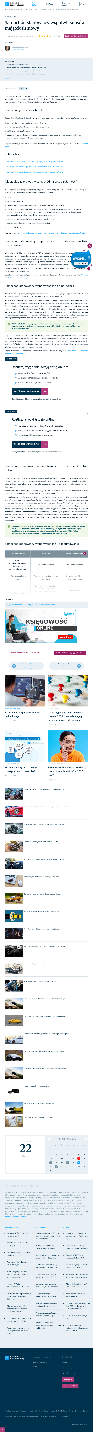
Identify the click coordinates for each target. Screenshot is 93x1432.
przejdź (81, 263)
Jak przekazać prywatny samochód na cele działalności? (27, 68)
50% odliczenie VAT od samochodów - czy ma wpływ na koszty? (46, 807)
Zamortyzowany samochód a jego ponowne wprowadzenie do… (45, 946)
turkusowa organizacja (32, 1200)
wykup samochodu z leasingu (44, 1192)
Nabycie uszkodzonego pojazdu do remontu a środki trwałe (34, 166)
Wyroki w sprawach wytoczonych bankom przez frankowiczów (77, 1328)
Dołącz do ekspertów (69, 1368)
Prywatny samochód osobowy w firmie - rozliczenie (41, 929)
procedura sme (24, 1208)
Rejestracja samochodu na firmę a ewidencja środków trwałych (45, 1069)
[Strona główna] (5, 10)
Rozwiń (7, 79)
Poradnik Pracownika (40, 1363)
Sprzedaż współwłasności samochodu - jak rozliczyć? (42, 912)
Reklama (49, 4)
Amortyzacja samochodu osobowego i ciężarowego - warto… (44, 824)
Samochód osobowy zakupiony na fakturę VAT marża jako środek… (46, 1016)
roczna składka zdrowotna (69, 1192)
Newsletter (68, 1379)
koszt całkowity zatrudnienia (59, 1198)
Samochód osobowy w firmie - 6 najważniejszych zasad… (43, 894)
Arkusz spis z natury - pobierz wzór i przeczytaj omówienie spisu (18, 1331)
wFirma (35, 1366)
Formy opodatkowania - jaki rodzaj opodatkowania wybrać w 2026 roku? (67, 771)
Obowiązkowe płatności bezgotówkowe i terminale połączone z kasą (18, 1309)
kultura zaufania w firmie (36, 1203)
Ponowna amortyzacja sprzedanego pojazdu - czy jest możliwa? (36, 161)
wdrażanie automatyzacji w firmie (61, 1203)
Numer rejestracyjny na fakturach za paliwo (38, 1086)
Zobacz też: (12, 154)
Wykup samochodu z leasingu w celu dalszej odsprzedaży (31, 604)
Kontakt (64, 1363)
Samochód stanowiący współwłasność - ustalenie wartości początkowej (33, 71)
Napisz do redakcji (70, 1386)
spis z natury (21, 1198)
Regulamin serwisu (26, 1411)
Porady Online (34, 4)
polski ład (49, 1214)
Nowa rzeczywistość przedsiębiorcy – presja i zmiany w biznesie (48, 1325)
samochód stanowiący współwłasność (21, 36)
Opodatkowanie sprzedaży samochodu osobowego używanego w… (46, 1034)
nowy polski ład (61, 1214)
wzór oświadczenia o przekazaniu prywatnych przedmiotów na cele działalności (51, 233)
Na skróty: (9, 61)
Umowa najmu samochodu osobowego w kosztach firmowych (45, 999)
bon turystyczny (76, 1214)
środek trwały (15, 1195)
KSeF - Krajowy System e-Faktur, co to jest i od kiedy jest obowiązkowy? (17, 1274)
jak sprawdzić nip (11, 1192)
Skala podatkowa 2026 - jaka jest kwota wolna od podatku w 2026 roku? (48, 1236)
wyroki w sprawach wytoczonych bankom (26, 1214)
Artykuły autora (18, 50)
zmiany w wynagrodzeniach (43, 1208)
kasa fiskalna (26, 1192)
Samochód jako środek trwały (17, 64)
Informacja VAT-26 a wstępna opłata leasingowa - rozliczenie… (45, 859)
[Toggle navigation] (86, 4)
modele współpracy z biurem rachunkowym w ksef (50, 1206)
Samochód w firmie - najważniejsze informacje (39, 1117)
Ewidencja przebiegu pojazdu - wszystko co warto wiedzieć (44, 789)
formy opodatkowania (31, 1195)
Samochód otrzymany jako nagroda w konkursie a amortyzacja (45, 964)
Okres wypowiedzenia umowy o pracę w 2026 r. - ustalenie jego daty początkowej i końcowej (65, 716)
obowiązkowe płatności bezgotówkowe (59, 1195)
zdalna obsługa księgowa (28, 1211)
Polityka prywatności (11, 1411)
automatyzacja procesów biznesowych (59, 1200)
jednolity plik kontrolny (50, 1211)
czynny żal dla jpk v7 (37, 1198)
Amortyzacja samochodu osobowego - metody (40, 981)
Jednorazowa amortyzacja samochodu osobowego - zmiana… (44, 1051)
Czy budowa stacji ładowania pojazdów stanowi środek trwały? (36, 172)
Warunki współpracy (41, 1411)
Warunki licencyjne (75, 1411)
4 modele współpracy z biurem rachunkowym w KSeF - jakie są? (78, 1236)
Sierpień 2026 (67, 1138)
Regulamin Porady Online (59, 1411)
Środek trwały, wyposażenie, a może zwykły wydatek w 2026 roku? (19, 1296)
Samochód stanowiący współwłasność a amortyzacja (26, 74)
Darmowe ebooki (66, 4)
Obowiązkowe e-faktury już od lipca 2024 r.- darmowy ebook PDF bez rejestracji (78, 1306)
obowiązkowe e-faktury (70, 1211)
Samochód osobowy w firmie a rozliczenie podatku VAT (42, 842)
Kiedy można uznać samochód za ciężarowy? (39, 1104)
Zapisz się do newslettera (75, 36)
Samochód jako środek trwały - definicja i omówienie (41, 877)
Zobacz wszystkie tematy (15, 1217)
